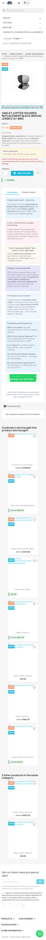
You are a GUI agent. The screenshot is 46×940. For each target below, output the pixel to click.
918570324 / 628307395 (20, 43)
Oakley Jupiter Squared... (23, 676)
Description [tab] (12, 192)
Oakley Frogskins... (23, 632)
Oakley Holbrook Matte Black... (23, 549)
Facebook (4, 905)
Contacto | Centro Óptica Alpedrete (23, 32)
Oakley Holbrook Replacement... (23, 505)
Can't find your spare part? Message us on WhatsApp (23, 378)
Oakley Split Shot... (23, 716)
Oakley (22, 18)
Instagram (17, 905)
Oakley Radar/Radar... (23, 589)
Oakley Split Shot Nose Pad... (23, 757)
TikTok (23, 905)
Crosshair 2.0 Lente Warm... (23, 465)
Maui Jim (22, 28)
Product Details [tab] (29, 192)
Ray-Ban (22, 23)
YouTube (10, 905)
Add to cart (22, 173)
